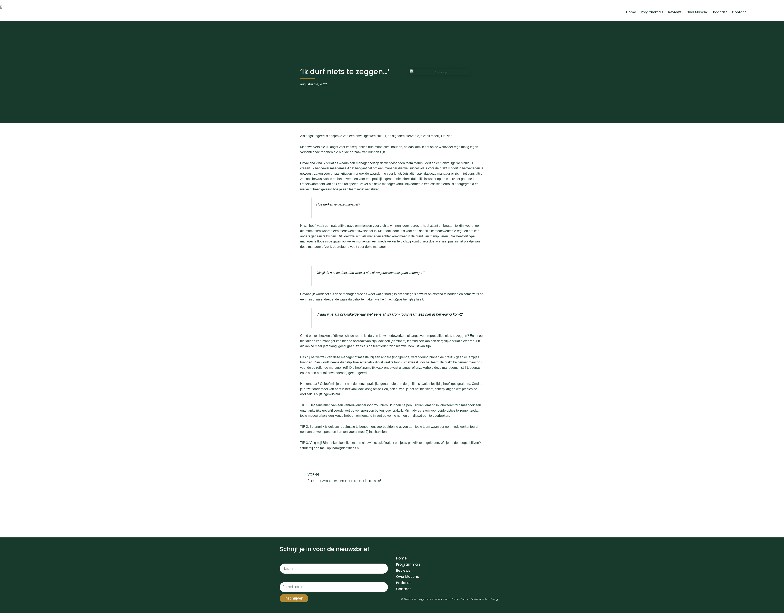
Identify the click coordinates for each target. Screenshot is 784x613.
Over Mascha (697, 12)
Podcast (720, 12)
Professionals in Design (485, 599)
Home (631, 12)
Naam (285, 560)
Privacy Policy (459, 599)
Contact (739, 12)
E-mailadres (290, 578)
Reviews (675, 12)
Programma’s (652, 12)
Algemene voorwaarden (434, 599)
